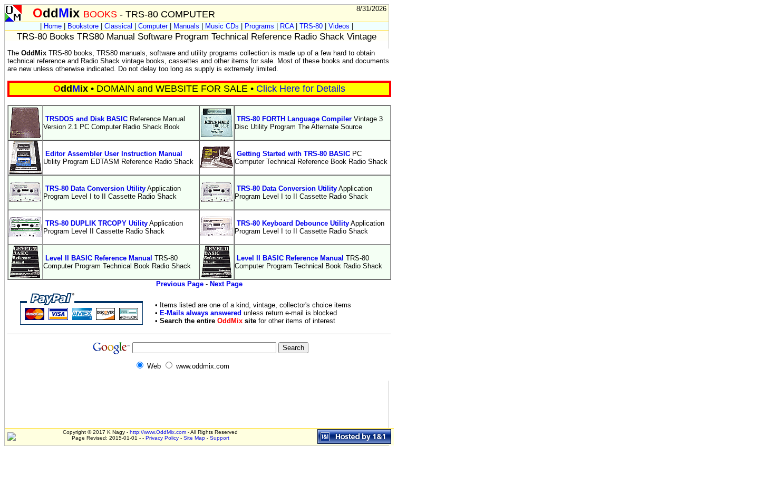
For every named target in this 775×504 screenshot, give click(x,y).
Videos (339, 26)
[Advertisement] (197, 45)
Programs (259, 26)
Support (219, 438)
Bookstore (83, 26)
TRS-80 (311, 26)
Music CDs (222, 26)
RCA (287, 26)
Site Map (194, 438)
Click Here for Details (300, 88)
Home (53, 26)
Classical (118, 26)
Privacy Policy (162, 438)
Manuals (186, 26)
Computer (153, 26)
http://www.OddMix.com (158, 432)
